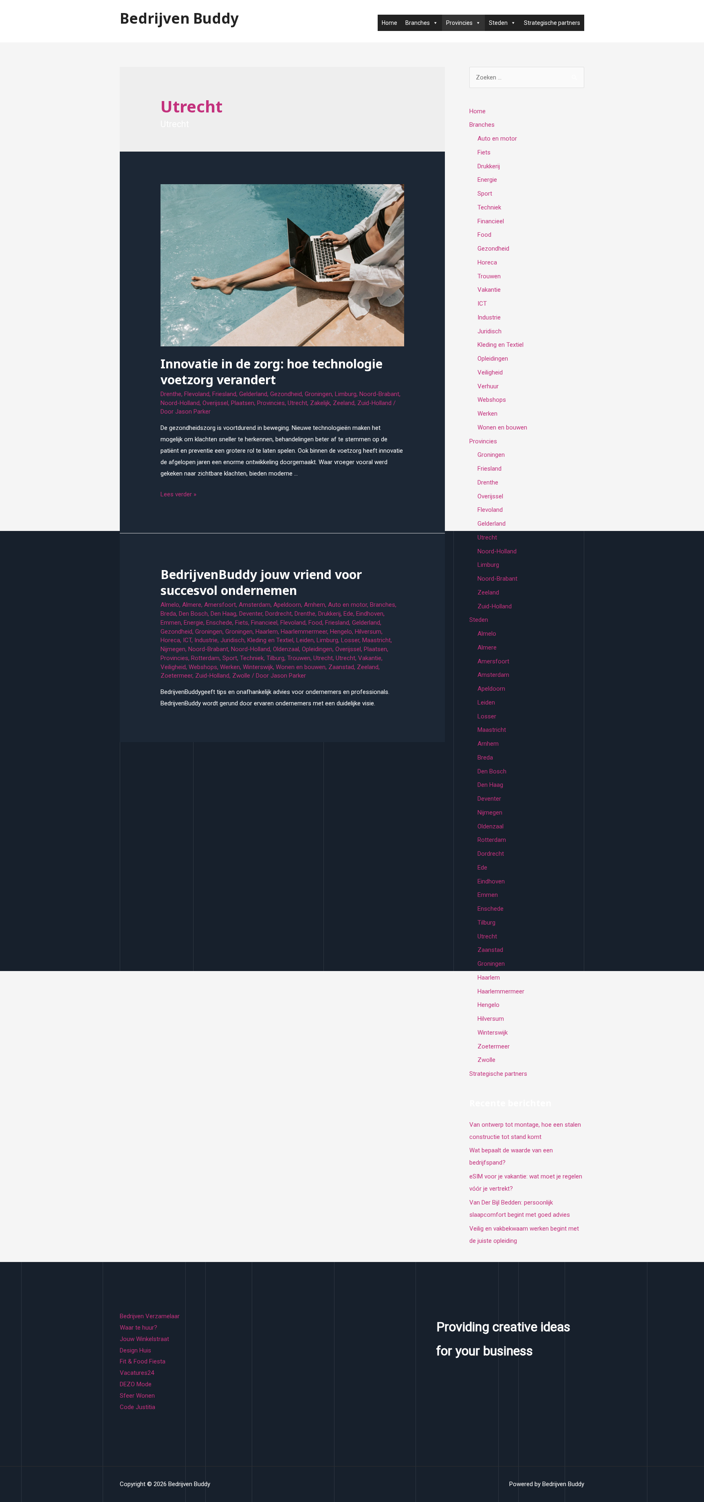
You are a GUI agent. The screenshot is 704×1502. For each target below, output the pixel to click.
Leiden (305, 640)
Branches (382, 604)
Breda (168, 613)
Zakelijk (320, 403)
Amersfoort (220, 604)
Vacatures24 (137, 1372)
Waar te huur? (138, 1327)
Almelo (170, 604)
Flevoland (196, 394)
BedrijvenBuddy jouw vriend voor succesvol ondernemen (261, 582)
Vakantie (369, 658)
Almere (191, 604)
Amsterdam (255, 604)
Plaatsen (242, 403)
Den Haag (223, 613)
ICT (187, 640)
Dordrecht (278, 613)
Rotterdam (205, 658)
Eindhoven (369, 613)
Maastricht (376, 640)
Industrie (206, 640)
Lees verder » (178, 494)
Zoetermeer (176, 675)
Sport (229, 658)
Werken (230, 667)
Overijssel (215, 403)
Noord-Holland (180, 403)
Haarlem (266, 631)
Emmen (171, 622)
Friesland (224, 394)
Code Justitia (137, 1407)
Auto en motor (347, 604)
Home (389, 23)
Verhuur (488, 386)
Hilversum (368, 631)
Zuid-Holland (374, 403)
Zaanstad (341, 667)
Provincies (271, 403)
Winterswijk (258, 667)
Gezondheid (286, 394)
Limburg (345, 394)
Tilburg (275, 658)
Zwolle (241, 675)
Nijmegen (173, 649)
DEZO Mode (136, 1384)
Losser (350, 640)
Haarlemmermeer (304, 631)
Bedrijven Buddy (179, 18)
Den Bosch (193, 613)
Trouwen (298, 658)
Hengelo (341, 631)
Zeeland (343, 403)
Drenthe (171, 394)
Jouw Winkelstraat (144, 1339)
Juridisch (232, 640)
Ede (348, 613)
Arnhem (314, 604)
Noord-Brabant (379, 394)
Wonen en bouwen (301, 667)
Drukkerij (329, 613)
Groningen (318, 394)
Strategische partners (552, 23)
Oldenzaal (286, 649)
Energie (193, 622)
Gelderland (253, 394)
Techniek (252, 658)
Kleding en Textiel (270, 640)
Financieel (264, 622)
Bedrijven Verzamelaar (150, 1316)
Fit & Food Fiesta (142, 1361)
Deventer (250, 613)
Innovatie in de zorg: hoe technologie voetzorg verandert (272, 371)
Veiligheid (173, 667)
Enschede (219, 622)
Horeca (170, 640)
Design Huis (135, 1350)
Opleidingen (317, 649)
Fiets (241, 622)
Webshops (203, 667)
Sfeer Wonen (137, 1395)
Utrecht (297, 403)
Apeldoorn (287, 604)
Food (315, 622)
